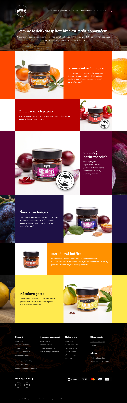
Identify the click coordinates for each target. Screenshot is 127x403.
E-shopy (93, 345)
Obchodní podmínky (97, 358)
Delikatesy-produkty (59, 11)
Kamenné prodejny (97, 342)
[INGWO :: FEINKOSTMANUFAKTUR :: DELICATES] (21, 11)
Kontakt (100, 11)
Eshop (75, 11)
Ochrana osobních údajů (99, 361)
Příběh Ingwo (87, 11)
